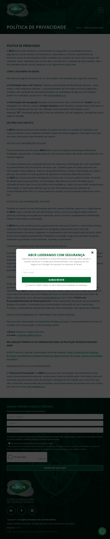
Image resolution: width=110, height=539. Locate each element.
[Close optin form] (93, 253)
